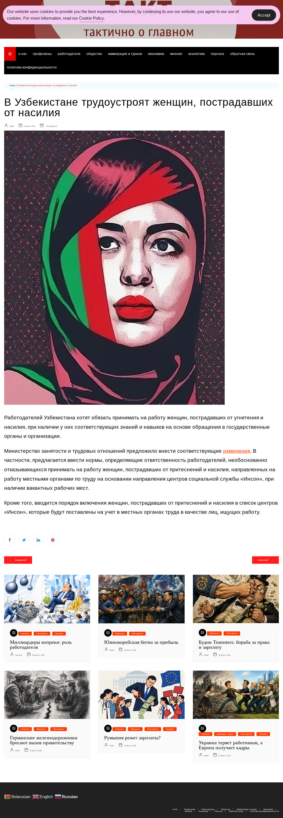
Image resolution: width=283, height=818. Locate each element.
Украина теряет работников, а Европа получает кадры (231, 745)
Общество (94, 54)
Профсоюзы (42, 54)
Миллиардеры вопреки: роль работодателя (41, 644)
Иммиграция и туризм (125, 54)
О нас (23, 54)
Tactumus (18, 655)
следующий (263, 560)
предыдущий (21, 560)
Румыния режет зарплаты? (132, 737)
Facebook (9, 539)
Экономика (156, 54)
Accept (264, 15)
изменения (236, 451)
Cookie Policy (91, 18)
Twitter (24, 539)
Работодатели (69, 54)
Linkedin (38, 539)
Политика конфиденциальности (32, 67)
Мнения (176, 54)
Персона (217, 54)
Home (12, 85)
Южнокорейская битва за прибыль (141, 642)
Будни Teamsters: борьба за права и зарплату (234, 644)
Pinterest (52, 539)
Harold (11, 126)
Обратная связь (242, 54)
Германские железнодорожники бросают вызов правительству (43, 740)
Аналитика (196, 54)
